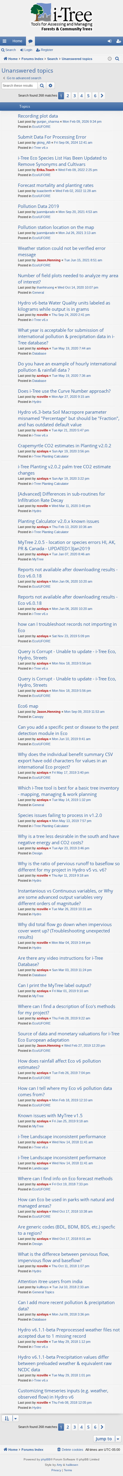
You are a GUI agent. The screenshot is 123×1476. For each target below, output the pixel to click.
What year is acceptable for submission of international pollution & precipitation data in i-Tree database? (66, 336)
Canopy (38, 716)
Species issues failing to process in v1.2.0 (60, 815)
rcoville (42, 314)
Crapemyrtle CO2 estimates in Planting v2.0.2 (64, 445)
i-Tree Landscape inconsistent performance (62, 1136)
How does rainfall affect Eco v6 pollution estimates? (59, 1064)
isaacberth (44, 191)
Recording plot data (38, 116)
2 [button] (68, 95)
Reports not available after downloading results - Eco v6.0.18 (68, 572)
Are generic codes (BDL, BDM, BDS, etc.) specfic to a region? (66, 1230)
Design (37, 853)
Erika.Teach (46, 170)
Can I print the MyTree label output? (54, 985)
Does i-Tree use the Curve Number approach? (64, 391)
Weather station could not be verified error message (62, 251)
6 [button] (95, 95)
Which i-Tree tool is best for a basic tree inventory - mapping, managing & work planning (68, 791)
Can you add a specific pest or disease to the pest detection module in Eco (68, 730)
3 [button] (74, 95)
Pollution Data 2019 (38, 206)
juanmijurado (46, 212)
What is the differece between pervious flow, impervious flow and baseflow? (63, 1257)
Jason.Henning (49, 260)
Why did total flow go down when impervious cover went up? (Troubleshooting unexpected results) (65, 930)
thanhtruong (45, 287)
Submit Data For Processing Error (52, 137)
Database (39, 353)
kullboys (43, 1287)
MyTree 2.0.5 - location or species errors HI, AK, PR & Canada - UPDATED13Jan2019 (67, 545)
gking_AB (43, 142)
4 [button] (81, 95)
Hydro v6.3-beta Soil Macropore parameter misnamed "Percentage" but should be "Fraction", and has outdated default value (68, 418)
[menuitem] (117, 59)
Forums (31, 42)
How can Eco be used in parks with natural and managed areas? (66, 1202)
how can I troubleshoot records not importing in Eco (67, 627)
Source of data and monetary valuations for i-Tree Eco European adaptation (68, 1036)
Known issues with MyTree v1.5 (50, 1115)
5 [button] (88, 95)
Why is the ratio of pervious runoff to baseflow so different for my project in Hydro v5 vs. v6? (69, 866)
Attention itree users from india (50, 1281)
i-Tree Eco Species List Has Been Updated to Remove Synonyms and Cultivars (62, 161)
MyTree (38, 559)
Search (10, 50)
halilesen (72, 1464)
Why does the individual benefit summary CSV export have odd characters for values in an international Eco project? (65, 760)
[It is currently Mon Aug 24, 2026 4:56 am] (110, 59)
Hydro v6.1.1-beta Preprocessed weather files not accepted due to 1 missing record (69, 1333)
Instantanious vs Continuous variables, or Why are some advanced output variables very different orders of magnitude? (65, 897)
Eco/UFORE (41, 126)
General (38, 292)
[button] (102, 95)
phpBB (45, 1459)
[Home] (61, 18)
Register (47, 50)
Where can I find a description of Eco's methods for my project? (66, 1009)
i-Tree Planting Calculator (50, 456)
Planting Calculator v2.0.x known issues (58, 521)
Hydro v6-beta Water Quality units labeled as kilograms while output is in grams (64, 306)
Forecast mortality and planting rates (55, 185)
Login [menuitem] (110, 42)
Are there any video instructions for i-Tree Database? (60, 961)
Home (17, 41)
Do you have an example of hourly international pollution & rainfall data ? (67, 367)
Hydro (36, 402)
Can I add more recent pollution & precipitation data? (66, 1305)
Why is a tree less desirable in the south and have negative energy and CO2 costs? (68, 839)
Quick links (5, 42)
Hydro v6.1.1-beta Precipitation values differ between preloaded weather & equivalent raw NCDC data (65, 1363)
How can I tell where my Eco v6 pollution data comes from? (65, 1091)
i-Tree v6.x (40, 147)
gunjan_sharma (48, 121)
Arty (59, 1464)
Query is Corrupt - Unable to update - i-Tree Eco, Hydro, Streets (67, 654)
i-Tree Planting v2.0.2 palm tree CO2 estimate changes (64, 470)
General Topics (43, 1292)
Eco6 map (28, 706)
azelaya (42, 348)
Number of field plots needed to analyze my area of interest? (68, 278)
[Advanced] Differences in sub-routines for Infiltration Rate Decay (61, 497)
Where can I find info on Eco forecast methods (65, 1178)
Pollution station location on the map (56, 227)
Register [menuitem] (119, 42)
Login (28, 50)
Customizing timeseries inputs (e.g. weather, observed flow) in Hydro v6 (63, 1394)
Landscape (40, 1168)
